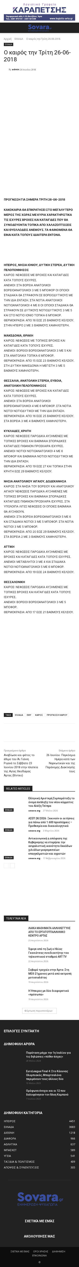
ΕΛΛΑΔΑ (19, 39)
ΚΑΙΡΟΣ (39, 714)
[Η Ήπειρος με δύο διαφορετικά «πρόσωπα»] (14, 996)
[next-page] (12, 865)
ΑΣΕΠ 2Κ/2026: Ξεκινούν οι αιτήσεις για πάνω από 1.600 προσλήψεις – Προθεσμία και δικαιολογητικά (51, 822)
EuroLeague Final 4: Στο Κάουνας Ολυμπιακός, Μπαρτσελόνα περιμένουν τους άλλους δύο (47, 1075)
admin (15, 69)
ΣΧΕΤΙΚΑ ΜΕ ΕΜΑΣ (20, 1251)
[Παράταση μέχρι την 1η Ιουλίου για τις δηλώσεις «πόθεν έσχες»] (13, 1057)
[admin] (6, 69)
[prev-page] (6, 865)
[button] (6, 28)
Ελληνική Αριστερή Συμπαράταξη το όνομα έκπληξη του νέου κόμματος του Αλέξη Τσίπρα (51, 802)
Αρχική (8, 39)
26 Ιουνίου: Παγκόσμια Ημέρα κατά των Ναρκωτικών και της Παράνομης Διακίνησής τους (60, 763)
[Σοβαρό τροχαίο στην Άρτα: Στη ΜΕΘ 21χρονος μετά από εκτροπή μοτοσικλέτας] (14, 975)
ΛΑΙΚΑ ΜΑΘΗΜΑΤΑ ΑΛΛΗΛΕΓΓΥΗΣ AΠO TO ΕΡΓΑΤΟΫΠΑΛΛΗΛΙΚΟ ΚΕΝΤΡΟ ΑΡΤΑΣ (49, 932)
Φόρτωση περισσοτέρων (38, 1010)
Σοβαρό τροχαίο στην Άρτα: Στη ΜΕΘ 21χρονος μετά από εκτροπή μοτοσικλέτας (50, 973)
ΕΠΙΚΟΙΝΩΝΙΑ (39, 1255)
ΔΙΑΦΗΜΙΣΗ (58, 1251)
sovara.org (34, 810)
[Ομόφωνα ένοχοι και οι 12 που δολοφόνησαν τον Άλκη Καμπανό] (13, 1095)
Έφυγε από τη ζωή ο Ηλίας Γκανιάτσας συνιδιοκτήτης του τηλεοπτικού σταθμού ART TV (48, 952)
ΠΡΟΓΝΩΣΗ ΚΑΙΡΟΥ (57, 714)
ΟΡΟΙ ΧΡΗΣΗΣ (40, 1251)
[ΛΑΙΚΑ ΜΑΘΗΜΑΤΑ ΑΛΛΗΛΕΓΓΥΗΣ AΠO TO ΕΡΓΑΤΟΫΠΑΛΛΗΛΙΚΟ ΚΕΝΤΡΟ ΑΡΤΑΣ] (14, 933)
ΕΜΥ (29, 714)
